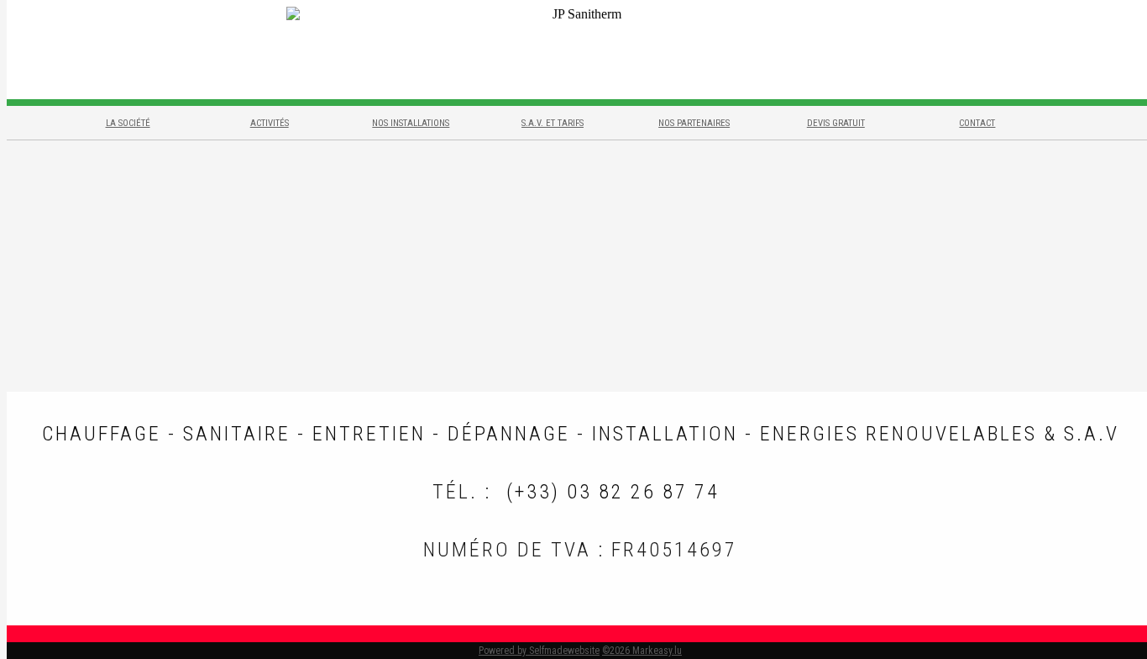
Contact (977, 123)
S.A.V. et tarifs (552, 123)
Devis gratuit (836, 123)
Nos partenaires (694, 123)
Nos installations (410, 123)
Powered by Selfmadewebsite (539, 650)
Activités (269, 123)
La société (128, 123)
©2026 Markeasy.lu (642, 650)
